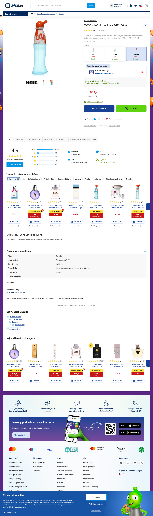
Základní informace (64, 471)
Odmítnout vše (96, 511)
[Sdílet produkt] (145, 25)
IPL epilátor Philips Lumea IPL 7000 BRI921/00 (117, 206)
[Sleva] (91, 345)
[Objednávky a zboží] (130, 5)
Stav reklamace (38, 466)
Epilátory (117, 226)
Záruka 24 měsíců (90, 126)
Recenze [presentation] (18, 139)
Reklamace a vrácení (16, 471)
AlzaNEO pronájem (88, 466)
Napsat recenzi (16, 164)
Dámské (15, 322)
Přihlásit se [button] (117, 6)
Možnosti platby (14, 466)
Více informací (12, 512)
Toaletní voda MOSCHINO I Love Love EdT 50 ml (96, 206)
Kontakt (60, 462)
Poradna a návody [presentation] (33, 139)
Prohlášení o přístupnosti (18, 487)
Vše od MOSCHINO (90, 21)
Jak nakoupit (37, 471)
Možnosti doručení (16, 462)
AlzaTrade (85, 483)
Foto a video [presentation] (61, 139)
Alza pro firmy (87, 462)
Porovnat (90, 119)
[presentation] (9, 139)
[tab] (9, 139)
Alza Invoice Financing (90, 487)
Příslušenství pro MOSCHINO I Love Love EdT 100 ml (76, 306)
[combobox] (59, 5)
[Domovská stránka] (32, 14)
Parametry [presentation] (48, 139)
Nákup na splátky (15, 479)
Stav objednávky (39, 462)
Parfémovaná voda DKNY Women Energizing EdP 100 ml (55, 366)
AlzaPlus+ (85, 471)
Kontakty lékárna (63, 466)
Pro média (61, 487)
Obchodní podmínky (16, 483)
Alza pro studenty (88, 479)
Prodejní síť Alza (15, 475)
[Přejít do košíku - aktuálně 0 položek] (146, 5)
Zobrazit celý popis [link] (90, 41)
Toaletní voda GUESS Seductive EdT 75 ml (137, 366)
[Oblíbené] (135, 5)
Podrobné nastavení (96, 504)
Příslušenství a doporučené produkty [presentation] (83, 139)
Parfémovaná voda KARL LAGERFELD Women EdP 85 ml (55, 206)
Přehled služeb (14, 491)
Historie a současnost (65, 475)
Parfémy (61, 14)
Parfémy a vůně (14, 226)
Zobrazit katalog (11, 14)
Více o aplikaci (19, 435)
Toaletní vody (17, 319)
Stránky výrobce (114, 126)
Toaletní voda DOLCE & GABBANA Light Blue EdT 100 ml (76, 206)
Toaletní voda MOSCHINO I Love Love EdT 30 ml (137, 206)
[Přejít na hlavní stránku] (14, 5)
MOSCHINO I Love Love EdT (16, 292)
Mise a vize (61, 479)
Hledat (90, 6)
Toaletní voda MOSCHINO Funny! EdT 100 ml (14, 206)
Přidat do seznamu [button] (115, 119)
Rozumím (96, 497)
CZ (123, 473)
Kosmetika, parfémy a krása (46, 14)
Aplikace (60, 491)
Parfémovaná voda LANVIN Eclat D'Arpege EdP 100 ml (34, 206)
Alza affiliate (86, 475)
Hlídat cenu (101, 119)
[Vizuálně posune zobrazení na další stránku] (148, 206)
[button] (117, 73)
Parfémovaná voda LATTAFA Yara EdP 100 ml (117, 366)
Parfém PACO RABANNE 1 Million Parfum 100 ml (35, 366)
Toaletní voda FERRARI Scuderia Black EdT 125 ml (96, 366)
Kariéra (60, 483)
